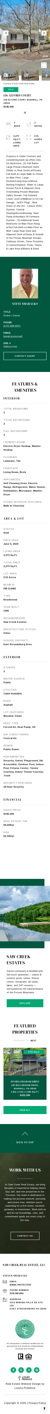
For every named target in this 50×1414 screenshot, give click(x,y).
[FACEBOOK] (13, 1370)
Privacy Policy (37, 1403)
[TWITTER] (29, 1370)
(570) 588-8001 (12, 326)
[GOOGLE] (36, 1370)
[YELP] (21, 1370)
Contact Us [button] (25, 1236)
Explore (25, 1003)
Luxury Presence (25, 1388)
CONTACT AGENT (25, 356)
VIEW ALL (25, 1110)
